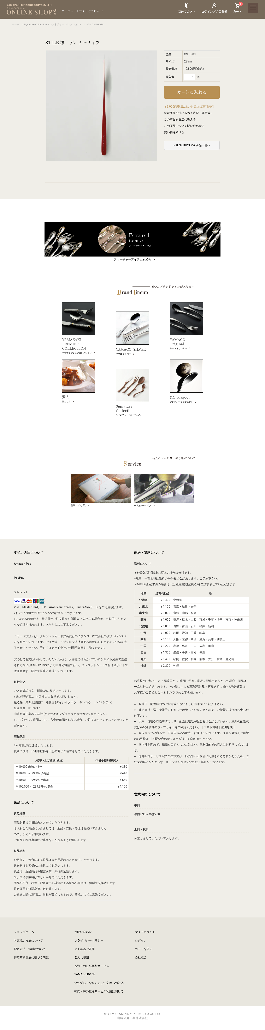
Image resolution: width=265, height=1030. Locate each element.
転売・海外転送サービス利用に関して (99, 991)
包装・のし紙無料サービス (91, 966)
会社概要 (141, 957)
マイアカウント (145, 932)
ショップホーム (24, 932)
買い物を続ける (174, 132)
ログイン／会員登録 (214, 11)
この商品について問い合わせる (184, 125)
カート (237, 8)
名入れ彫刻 (81, 957)
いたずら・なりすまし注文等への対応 (99, 982)
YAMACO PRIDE (84, 974)
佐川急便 (227, 727)
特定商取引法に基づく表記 (31, 957)
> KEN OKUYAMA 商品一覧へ (191, 145)
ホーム (15, 24)
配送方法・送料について (30, 949)
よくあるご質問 (84, 949)
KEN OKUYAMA (95, 24)
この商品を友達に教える (180, 119)
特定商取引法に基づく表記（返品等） (188, 113)
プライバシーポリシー (88, 940)
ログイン (141, 940)
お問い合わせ (83, 932)
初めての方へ (186, 11)
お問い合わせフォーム (166, 738)
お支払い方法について (28, 940)
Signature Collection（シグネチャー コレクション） (53, 24)
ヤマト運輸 (211, 727)
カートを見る (143, 949)
